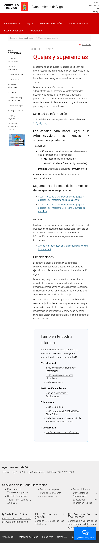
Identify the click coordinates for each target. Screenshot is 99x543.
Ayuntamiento (12, 23)
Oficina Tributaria (81, 489)
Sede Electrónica (54, 406)
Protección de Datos (28, 537)
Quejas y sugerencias (13, 117)
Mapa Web (47, 537)
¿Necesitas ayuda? (85, 537)
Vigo (30, 23)
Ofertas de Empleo (49, 489)
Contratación (13, 79)
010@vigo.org (40, 123)
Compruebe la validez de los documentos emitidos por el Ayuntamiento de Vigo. (82, 524)
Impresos (12, 92)
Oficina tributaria (15, 74)
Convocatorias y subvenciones (15, 99)
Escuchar (86, 44)
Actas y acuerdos (15, 110)
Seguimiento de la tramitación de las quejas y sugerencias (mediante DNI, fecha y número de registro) (61, 208)
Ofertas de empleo (16, 105)
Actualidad (36, 30)
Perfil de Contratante (50, 493)
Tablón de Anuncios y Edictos (13, 126)
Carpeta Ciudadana (17, 496)
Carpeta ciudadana (12, 68)
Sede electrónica (13, 30)
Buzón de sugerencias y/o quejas (62, 432)
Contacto (62, 537)
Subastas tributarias (12, 86)
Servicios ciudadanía (50, 23)
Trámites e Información (13, 60)
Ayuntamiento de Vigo (47, 6)
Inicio (12, 38)
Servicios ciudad (78, 23)
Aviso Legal (8, 537)
